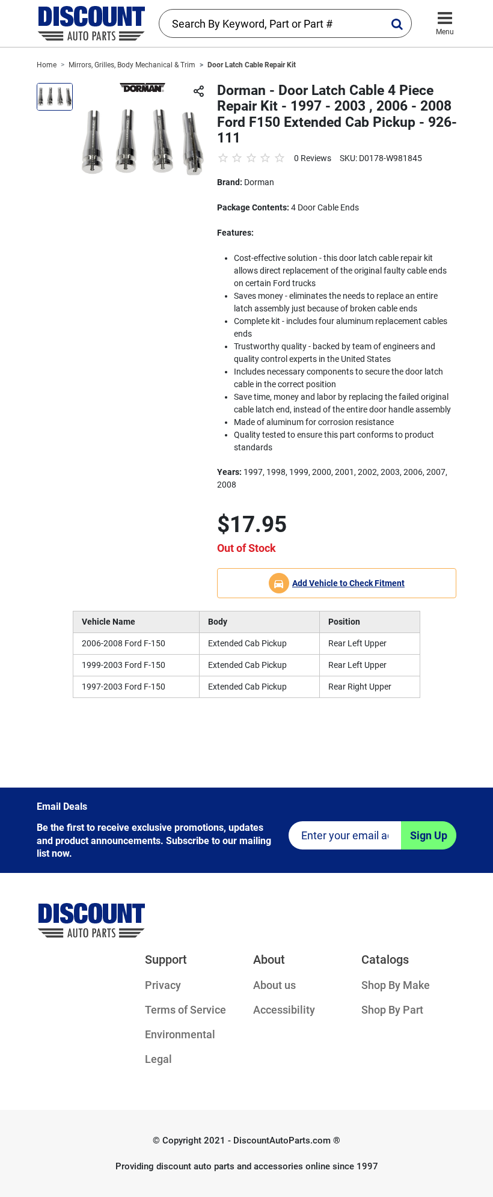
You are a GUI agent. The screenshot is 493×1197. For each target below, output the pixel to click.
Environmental (180, 1034)
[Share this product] (198, 92)
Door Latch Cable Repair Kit (251, 65)
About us (274, 985)
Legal (158, 1059)
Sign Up (428, 835)
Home (47, 65)
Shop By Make (395, 985)
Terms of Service (185, 1009)
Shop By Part (392, 1009)
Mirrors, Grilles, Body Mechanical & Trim (132, 65)
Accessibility (284, 1009)
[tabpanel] (142, 142)
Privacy (163, 985)
